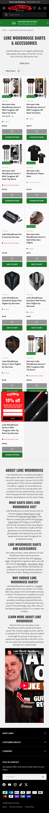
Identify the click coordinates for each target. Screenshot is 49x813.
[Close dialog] (46, 393)
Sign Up (13, 418)
